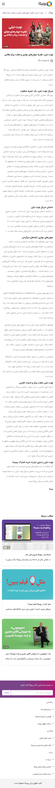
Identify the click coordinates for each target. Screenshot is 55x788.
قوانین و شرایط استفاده (43, 716)
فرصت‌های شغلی (45, 738)
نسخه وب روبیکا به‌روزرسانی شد (38, 554)
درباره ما (48, 759)
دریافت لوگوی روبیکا (44, 723)
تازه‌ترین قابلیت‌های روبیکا (42, 766)
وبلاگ (50, 13)
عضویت (6, 692)
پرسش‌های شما (46, 709)
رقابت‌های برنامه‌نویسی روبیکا (41, 745)
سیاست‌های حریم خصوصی (42, 774)
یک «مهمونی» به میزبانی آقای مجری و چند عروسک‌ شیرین (27, 654)
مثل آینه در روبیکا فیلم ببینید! (39, 604)
